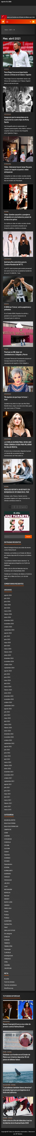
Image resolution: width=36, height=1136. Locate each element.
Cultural (6, 851)
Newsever (32, 1131)
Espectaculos (7, 114)
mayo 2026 (7, 605)
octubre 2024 (8, 664)
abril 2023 (7, 721)
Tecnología (7, 949)
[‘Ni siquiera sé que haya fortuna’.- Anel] (18, 379)
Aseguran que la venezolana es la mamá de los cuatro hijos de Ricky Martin (16, 119)
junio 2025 (7, 639)
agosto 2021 (8, 784)
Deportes (6, 69)
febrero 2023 (8, 727)
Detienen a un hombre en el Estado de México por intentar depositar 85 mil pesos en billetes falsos (17, 555)
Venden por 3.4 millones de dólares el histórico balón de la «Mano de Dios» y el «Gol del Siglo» (18, 576)
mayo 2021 (7, 794)
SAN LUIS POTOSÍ (9, 930)
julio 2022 (7, 749)
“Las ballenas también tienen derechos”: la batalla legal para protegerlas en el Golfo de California (17, 563)
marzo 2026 (7, 611)
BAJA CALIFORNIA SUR (11, 826)
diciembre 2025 (8, 620)
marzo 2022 (7, 762)
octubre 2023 (8, 702)
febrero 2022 (8, 765)
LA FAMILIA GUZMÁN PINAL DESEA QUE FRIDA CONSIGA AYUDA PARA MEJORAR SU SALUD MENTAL (18, 444)
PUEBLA (6, 918)
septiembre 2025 (9, 630)
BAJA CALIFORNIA (9, 823)
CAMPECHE (7, 829)
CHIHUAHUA (8, 839)
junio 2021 (7, 791)
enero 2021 (7, 806)
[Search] (30, 21)
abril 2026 (7, 608)
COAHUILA (7, 842)
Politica (6, 348)
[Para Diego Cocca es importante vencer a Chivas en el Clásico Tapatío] (18, 54)
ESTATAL (6, 867)
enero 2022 (7, 768)
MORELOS (7, 892)
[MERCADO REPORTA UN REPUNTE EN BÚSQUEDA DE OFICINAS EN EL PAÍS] (18, 471)
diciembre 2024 (8, 658)
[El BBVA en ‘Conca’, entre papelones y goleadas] (18, 289)
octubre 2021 (8, 778)
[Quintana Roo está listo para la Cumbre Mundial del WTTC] (18, 244)
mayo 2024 (7, 680)
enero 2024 (7, 693)
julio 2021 (7, 787)
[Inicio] (3, 22)
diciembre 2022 (8, 734)
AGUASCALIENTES (9, 820)
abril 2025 (7, 645)
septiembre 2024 (9, 668)
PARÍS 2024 (7, 908)
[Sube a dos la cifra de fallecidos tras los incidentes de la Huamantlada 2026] (18, 1106)
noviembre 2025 (9, 623)
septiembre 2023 (9, 705)
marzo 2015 (7, 809)
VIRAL (6, 962)
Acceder (6, 979)
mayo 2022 (7, 756)
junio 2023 (7, 715)
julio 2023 (7, 712)
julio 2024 (7, 674)
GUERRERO (7, 874)
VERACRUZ (7, 959)
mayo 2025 (7, 642)
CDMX (6, 833)
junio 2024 (7, 677)
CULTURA (7, 848)
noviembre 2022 (9, 737)
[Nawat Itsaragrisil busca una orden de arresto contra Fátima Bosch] (18, 1009)
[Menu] (7, 22)
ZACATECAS (7, 968)
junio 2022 (7, 753)
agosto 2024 (8, 671)
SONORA (6, 940)
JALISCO (7, 883)
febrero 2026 (8, 614)
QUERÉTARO (8, 921)
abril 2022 (7, 759)
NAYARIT (6, 899)
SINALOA (7, 937)
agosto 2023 (8, 709)
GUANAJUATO (8, 870)
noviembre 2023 (9, 699)
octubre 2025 (8, 627)
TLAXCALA (7, 952)
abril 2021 (7, 797)
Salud (5, 927)
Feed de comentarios (10, 985)
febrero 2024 (8, 690)
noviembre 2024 (9, 661)
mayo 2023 (7, 718)
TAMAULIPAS (8, 946)
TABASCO (7, 943)
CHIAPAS (7, 836)
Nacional (6, 211)
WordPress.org (8, 988)
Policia (6, 911)
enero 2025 (7, 655)
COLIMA (6, 845)
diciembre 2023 (8, 696)
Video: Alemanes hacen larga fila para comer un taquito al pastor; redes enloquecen (18, 169)
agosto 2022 (8, 746)
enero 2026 (7, 617)
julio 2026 (7, 598)
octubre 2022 (8, 740)
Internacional (7, 163)
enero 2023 (7, 731)
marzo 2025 (7, 649)
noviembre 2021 (9, 775)
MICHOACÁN (8, 889)
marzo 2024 (7, 686)
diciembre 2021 (8, 772)
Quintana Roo (8, 924)
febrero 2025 (8, 652)
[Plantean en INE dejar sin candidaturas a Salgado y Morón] (18, 334)
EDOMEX (7, 861)
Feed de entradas (9, 982)
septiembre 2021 (9, 781)
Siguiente (23, 507)
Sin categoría (8, 933)
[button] (7, 22)
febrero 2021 (8, 803)
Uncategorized (7, 258)
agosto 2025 (8, 633)
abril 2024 (7, 683)
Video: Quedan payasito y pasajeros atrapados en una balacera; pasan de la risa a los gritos (17, 217)
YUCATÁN (7, 965)
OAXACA (6, 905)
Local (5, 886)
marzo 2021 (7, 800)
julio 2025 (7, 636)
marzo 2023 (7, 724)
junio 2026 (7, 601)
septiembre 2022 (9, 743)
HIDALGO (7, 877)
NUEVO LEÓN (8, 902)
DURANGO (7, 858)
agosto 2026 (8, 595)
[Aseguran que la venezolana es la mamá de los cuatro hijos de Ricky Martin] (18, 99)
